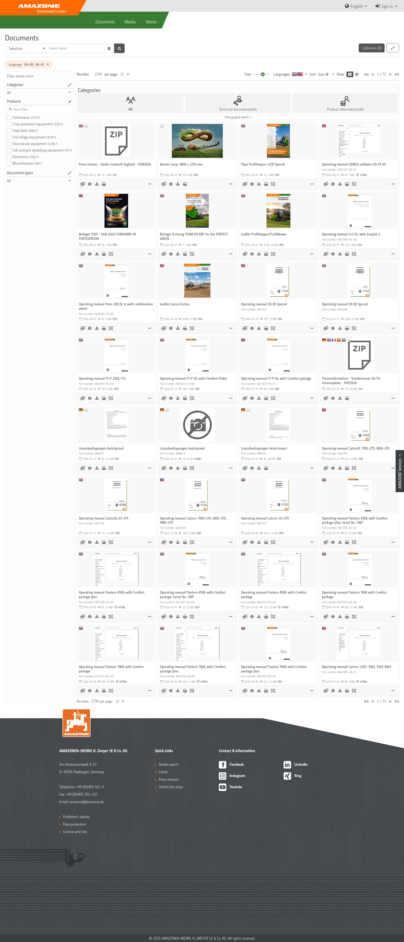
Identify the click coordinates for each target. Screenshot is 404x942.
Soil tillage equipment (33, 136)
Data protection (74, 824)
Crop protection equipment (37, 123)
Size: (248, 74)
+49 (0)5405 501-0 (90, 786)
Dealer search (168, 764)
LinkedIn (301, 764)
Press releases (169, 779)
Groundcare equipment (34, 143)
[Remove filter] (47, 64)
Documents (105, 21)
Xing (297, 775)
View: (341, 74)
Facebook (237, 764)
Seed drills (24, 130)
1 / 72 (381, 74)
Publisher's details (76, 816)
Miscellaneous (26, 163)
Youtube (236, 786)
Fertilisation (25, 117)
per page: (111, 74)
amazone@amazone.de (86, 801)
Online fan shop (171, 786)
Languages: (282, 74)
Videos (151, 21)
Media (130, 21)
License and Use (75, 831)
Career (163, 771)
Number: (83, 74)
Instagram (237, 775)
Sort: (313, 74)
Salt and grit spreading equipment (41, 150)
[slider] (263, 74)
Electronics (24, 156)
